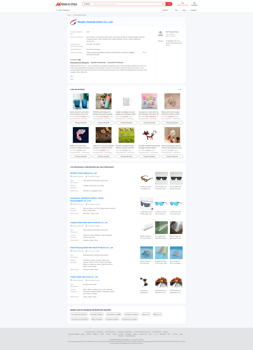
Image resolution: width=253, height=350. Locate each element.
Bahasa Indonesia (130, 336)
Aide (176, 10)
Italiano (135, 334)
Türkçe (181, 334)
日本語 (102, 334)
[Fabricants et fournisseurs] (66, 4)
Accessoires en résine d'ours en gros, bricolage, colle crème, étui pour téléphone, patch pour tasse (149, 114)
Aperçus (165, 332)
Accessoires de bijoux (131, 314)
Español (115, 334)
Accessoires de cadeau (129, 319)
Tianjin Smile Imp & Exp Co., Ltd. (84, 277)
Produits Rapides (156, 332)
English (83, 334)
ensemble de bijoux (97, 314)
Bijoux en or (157, 314)
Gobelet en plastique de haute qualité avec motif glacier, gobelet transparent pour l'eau (126, 114)
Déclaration (100, 332)
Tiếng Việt (120, 336)
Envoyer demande (80, 122)
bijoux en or (146, 314)
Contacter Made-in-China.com (142, 332)
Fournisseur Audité (94, 176)
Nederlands (163, 334)
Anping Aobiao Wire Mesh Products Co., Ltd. (89, 223)
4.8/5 (79, 59)
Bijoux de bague (97, 319)
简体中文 (89, 334)
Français (108, 334)
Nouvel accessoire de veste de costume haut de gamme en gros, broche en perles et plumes (172, 148)
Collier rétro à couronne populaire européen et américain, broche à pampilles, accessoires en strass (103, 148)
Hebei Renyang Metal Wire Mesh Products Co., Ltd (91, 248)
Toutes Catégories (63, 10)
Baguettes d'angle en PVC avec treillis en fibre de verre (161, 263)
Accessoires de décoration (79, 319)
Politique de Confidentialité (125, 332)
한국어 (150, 334)
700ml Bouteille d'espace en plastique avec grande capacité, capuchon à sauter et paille (103, 114)
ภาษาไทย (174, 334)
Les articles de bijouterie (79, 314)
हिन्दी (169, 334)
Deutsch (121, 334)
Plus (144, 52)
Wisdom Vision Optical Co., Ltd (83, 173)
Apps (184, 10)
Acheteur (165, 10)
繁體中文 (95, 334)
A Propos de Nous (90, 332)
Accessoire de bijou (112, 319)
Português (128, 334)
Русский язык (143, 334)
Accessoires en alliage (114, 314)
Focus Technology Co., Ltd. (125, 339)
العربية (156, 334)
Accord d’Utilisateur (110, 332)
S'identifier (194, 5)
